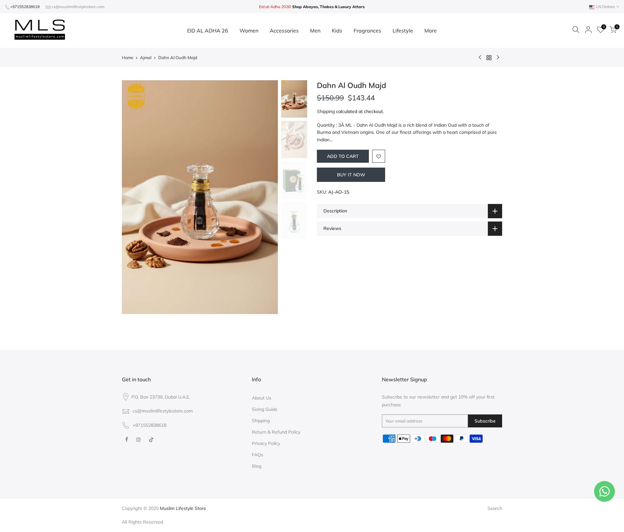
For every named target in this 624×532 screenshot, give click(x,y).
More (430, 30)
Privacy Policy (266, 443)
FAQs (257, 455)
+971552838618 (25, 6)
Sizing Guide (265, 409)
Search (495, 508)
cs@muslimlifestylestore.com (78, 6)
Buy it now (351, 175)
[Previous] (133, 197)
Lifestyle (403, 30)
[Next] (266, 197)
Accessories (284, 30)
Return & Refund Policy (276, 432)
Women (249, 30)
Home (127, 57)
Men (315, 30)
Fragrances (367, 30)
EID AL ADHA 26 (207, 30)
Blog (256, 466)
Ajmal (145, 57)
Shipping (326, 111)
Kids (337, 30)
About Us (261, 398)
